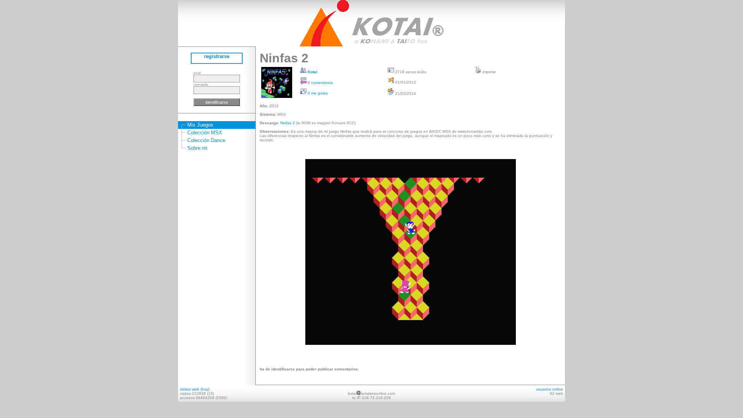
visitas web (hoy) (194, 389)
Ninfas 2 (287, 123)
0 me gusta (317, 93)
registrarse (216, 56)
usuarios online (549, 389)
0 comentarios (319, 83)
